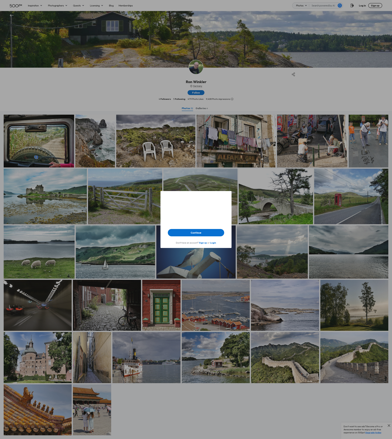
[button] (196, 232)
